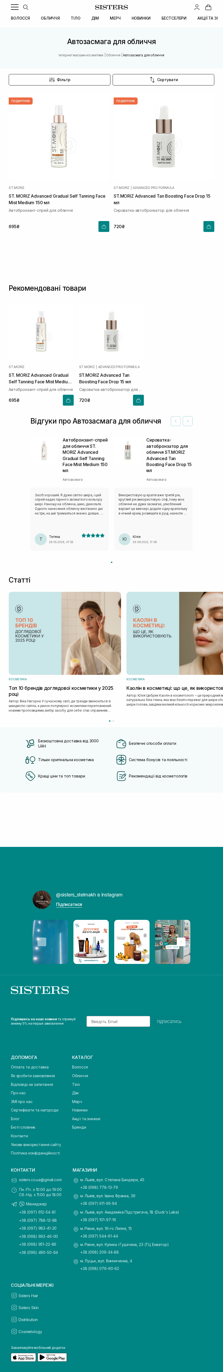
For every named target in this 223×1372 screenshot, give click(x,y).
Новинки (80, 1110)
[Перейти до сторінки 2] (113, 721)
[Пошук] (25, 7)
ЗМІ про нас (21, 1101)
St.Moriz (16, 188)
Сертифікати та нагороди (34, 1110)
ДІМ (95, 18)
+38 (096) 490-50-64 (38, 1252)
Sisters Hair (28, 1295)
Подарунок (20, 101)
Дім (75, 1093)
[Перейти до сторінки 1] (109, 721)
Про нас (18, 1093)
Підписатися (69, 904)
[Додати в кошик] (103, 226)
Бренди (79, 1127)
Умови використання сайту (36, 1144)
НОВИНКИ (141, 18)
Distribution (28, 1319)
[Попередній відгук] (176, 421)
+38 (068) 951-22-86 (37, 1244)
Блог (15, 1118)
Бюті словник (23, 1127)
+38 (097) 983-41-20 (38, 1228)
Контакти (19, 1136)
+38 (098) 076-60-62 (99, 1268)
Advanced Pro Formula (153, 188)
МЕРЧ (115, 18)
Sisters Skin (28, 1307)
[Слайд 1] (111, 562)
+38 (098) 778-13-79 (99, 1187)
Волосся (80, 1067)
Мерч (77, 1101)
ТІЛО (75, 18)
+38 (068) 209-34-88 (99, 1252)
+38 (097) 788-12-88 (38, 1220)
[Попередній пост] (42, 942)
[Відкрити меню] (14, 7)
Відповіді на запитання (32, 1084)
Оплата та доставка (29, 1067)
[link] (208, 7)
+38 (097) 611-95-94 (98, 1203)
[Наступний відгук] (188, 421)
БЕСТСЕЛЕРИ (174, 18)
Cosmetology (30, 1331)
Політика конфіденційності (35, 1153)
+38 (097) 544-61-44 (99, 1236)
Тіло (76, 1084)
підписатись (169, 1021)
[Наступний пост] (181, 942)
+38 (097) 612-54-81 (37, 1212)
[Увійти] (197, 7)
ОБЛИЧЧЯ (50, 18)
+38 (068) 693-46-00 (38, 1236)
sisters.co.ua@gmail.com (40, 1179)
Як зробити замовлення (33, 1075)
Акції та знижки (86, 1118)
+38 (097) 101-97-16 (98, 1219)
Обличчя (80, 1075)
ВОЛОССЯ (20, 18)
